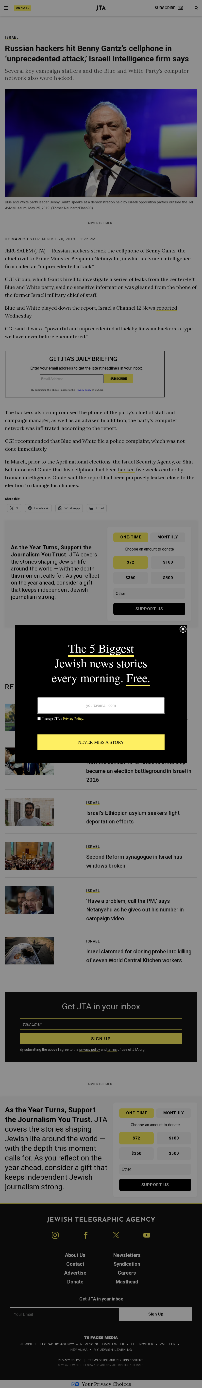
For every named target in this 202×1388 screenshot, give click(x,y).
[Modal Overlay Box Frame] (101, 694)
